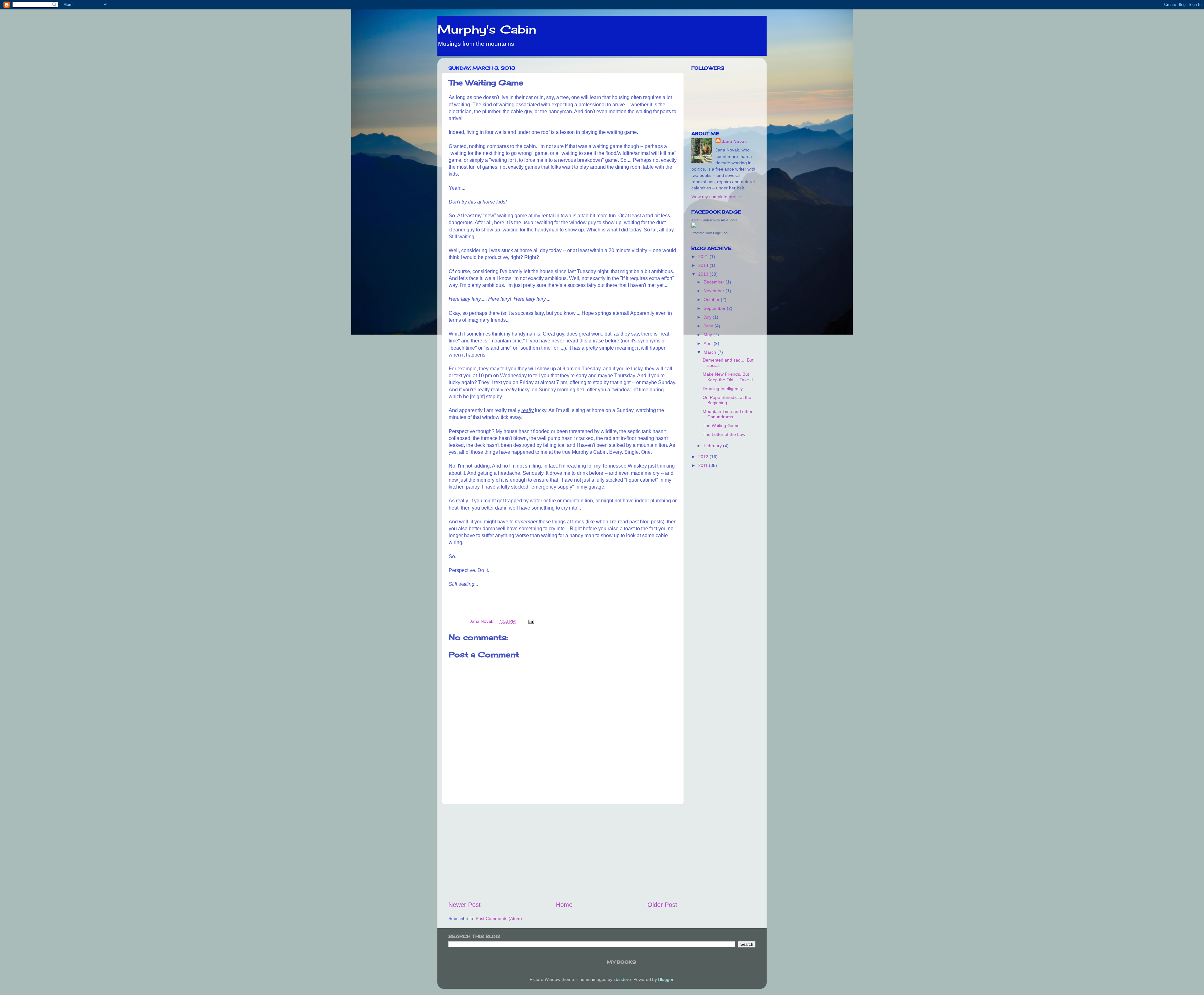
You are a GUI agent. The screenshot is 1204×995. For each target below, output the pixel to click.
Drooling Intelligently (723, 388)
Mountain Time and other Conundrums (727, 414)
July (708, 317)
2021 (704, 256)
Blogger (665, 979)
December (715, 281)
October (712, 299)
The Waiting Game (721, 425)
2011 (703, 465)
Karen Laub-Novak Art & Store (714, 220)
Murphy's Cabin (486, 29)
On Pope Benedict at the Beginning (727, 400)
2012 (704, 456)
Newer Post (464, 904)
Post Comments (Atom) (499, 918)
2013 (704, 274)
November (715, 290)
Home (564, 904)
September (715, 308)
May (708, 334)
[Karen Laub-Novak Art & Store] (693, 226)
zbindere (622, 979)
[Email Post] (530, 621)
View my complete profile (716, 196)
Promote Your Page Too (709, 233)
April (709, 343)
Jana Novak (734, 141)
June (709, 325)
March (710, 352)
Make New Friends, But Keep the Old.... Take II (728, 377)
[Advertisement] (563, 852)
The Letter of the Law (724, 434)
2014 (704, 265)
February (713, 445)
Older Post (662, 904)
